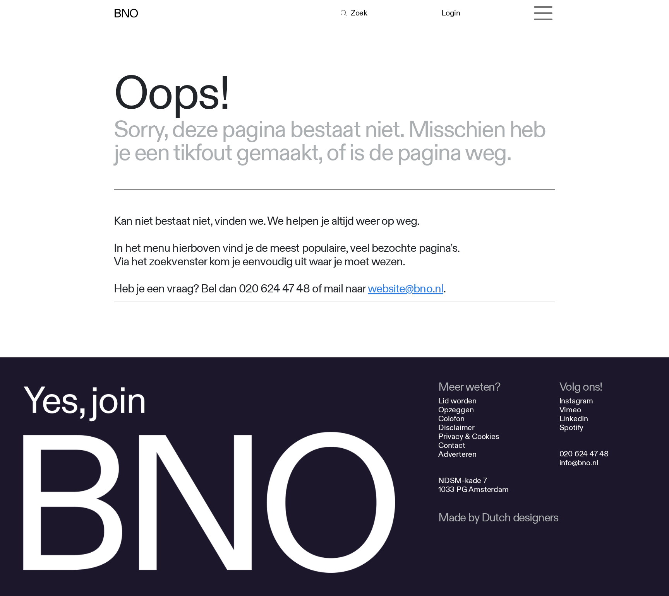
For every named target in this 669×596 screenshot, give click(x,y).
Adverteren (457, 454)
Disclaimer (456, 427)
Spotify (571, 427)
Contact (451, 445)
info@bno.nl (579, 463)
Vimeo (570, 410)
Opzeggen (455, 410)
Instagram (576, 401)
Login (450, 13)
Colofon (451, 419)
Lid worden (457, 401)
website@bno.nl (405, 289)
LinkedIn (573, 419)
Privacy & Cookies (468, 436)
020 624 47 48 (584, 454)
